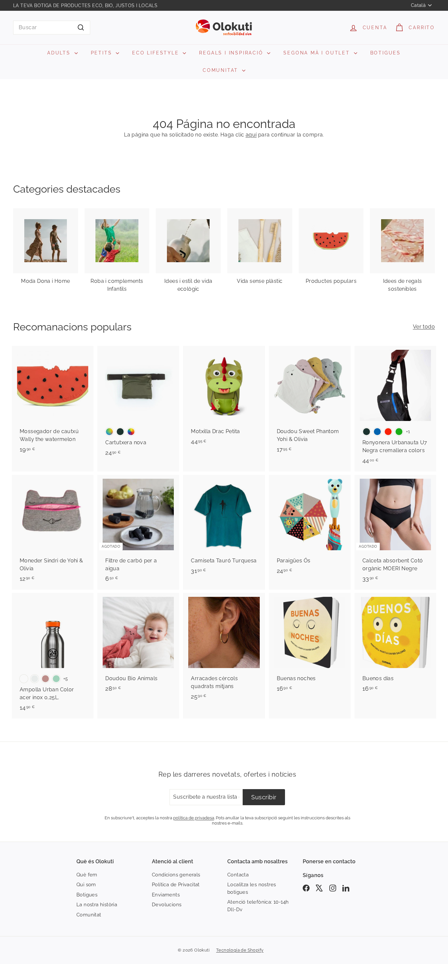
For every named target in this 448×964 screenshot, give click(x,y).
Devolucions (166, 905)
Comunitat (88, 915)
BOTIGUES (385, 52)
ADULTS (60, 52)
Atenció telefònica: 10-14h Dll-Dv (258, 905)
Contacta (238, 875)
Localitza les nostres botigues (251, 888)
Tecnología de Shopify (239, 950)
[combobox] (51, 27)
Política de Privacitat (176, 885)
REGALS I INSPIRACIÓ (232, 52)
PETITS (102, 52)
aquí (251, 135)
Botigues (86, 895)
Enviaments (166, 895)
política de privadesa (193, 817)
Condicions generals (176, 875)
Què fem (86, 875)
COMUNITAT (221, 70)
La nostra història (96, 905)
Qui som (86, 885)
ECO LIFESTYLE (156, 52)
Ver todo (424, 327)
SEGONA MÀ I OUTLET (317, 52)
